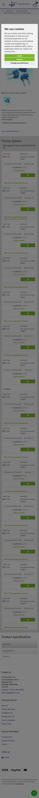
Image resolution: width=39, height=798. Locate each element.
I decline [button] (19, 59)
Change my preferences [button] (19, 63)
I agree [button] (19, 56)
